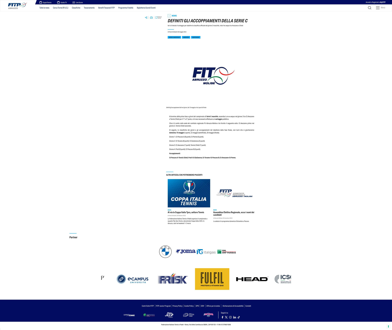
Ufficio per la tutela (213, 306)
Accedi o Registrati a (375, 2)
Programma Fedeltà (125, 8)
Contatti (248, 306)
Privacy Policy (177, 306)
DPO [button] (197, 306)
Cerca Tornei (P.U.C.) (60, 8)
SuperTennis (47, 2)
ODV (202, 306)
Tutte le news (44, 8)
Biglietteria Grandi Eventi (146, 8)
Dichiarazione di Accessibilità (233, 306)
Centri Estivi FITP (148, 306)
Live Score (79, 2)
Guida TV (64, 2)
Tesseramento (89, 8)
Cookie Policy (189, 306)
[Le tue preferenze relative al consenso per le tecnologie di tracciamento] (388, 326)
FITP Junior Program (163, 306)
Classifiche (76, 8)
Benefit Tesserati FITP (106, 8)
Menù (383, 7)
